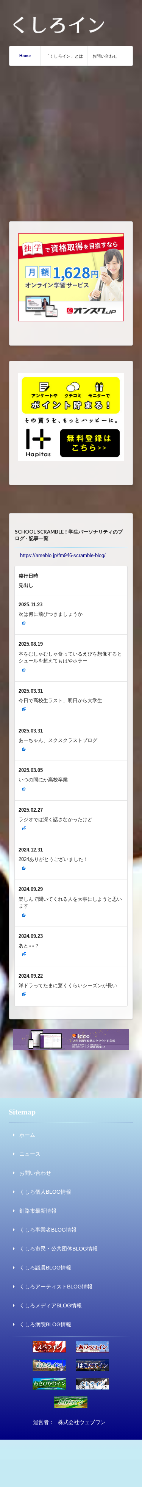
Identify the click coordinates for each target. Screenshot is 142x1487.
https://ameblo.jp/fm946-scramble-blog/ (63, 555)
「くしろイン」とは (64, 55)
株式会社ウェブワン (82, 1422)
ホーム (27, 1135)
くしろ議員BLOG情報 (45, 1268)
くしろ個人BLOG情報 (45, 1192)
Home (25, 55)
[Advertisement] (71, 141)
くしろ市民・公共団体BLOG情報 (58, 1249)
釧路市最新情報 (37, 1211)
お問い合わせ (104, 55)
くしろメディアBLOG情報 (50, 1305)
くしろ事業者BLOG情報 (47, 1230)
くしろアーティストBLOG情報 (55, 1287)
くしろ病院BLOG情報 (45, 1324)
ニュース (30, 1154)
